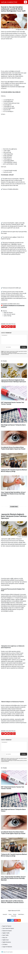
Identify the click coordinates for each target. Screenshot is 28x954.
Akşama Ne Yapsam (7, 930)
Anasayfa (5, 914)
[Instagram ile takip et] (15, 920)
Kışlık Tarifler (5, 935)
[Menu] (25, 2)
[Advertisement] (14, 54)
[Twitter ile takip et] (12, 920)
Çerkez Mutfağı (7, 315)
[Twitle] (5, 326)
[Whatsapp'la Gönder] (11, 326)
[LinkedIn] (8, 326)
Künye (10, 914)
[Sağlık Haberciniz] (9, 2)
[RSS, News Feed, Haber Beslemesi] (19, 920)
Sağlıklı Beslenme (6, 942)
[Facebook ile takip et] (9, 920)
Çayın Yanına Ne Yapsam (9, 314)
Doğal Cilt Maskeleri (7, 946)
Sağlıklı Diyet (5, 940)
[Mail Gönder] (14, 326)
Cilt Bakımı (4, 944)
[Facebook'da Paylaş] (2, 326)
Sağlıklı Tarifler (5, 933)
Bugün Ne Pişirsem (8, 312)
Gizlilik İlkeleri (21, 914)
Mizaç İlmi (4, 937)
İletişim (14, 914)
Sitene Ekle (13, 916)
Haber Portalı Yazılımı (8, 952)
